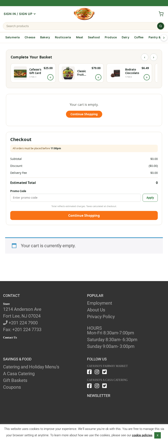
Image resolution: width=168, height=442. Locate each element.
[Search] (160, 26)
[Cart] (161, 14)
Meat (79, 37)
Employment (99, 303)
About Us (96, 309)
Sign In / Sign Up (18, 14)
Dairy (125, 37)
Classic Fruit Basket (81, 72)
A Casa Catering (19, 373)
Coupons (12, 387)
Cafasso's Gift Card (35, 71)
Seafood (94, 37)
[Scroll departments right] (164, 37)
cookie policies (142, 435)
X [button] (157, 435)
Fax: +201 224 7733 (22, 329)
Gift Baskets (15, 380)
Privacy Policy (101, 316)
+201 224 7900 (23, 322)
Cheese (30, 37)
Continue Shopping (84, 114)
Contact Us (10, 337)
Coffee (139, 37)
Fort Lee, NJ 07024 (22, 316)
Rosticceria (63, 37)
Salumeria (12, 37)
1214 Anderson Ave (22, 309)
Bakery (45, 37)
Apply (150, 197)
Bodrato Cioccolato (132, 71)
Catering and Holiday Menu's (31, 366)
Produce (111, 37)
